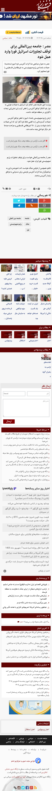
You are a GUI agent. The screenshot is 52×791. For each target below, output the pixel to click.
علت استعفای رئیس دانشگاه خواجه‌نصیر (34, 449)
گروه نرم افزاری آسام (19, 776)
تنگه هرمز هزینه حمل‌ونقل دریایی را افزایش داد (32, 471)
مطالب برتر (43, 327)
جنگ (27, 224)
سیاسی (4, 38)
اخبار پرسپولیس (43, 729)
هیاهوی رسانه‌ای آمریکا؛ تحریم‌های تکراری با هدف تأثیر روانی (24, 607)
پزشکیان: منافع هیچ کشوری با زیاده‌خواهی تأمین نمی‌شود (28, 479)
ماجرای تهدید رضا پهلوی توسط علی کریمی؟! (32, 457)
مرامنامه (33, 749)
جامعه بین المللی (15, 218)
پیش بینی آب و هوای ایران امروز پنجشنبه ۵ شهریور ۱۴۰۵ (28, 681)
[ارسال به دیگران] (6, 188)
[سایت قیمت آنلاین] (26, 32)
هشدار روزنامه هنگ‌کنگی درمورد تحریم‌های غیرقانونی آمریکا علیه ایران (27, 652)
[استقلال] (19, 334)
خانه (10, 38)
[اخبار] (45, 334)
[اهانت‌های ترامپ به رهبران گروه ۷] (46, 356)
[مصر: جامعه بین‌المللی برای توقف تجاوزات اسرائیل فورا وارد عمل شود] (19, 205)
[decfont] (34, 189)
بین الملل (42, 741)
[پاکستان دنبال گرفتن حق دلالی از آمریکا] (45, 298)
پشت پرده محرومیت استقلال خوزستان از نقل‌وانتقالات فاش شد (26, 434)
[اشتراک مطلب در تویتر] (19, 201)
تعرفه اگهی (27, 752)
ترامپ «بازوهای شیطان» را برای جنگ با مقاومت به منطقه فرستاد (26, 590)
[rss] (35, 788)
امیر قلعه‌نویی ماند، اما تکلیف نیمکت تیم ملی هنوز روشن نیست (25, 445)
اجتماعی (31, 741)
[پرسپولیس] (6, 334)
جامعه (27, 218)
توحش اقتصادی (42, 688)
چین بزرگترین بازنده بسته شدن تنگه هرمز (32, 602)
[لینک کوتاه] (3, 188)
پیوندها (13, 749)
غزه (28, 230)
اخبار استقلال (30, 729)
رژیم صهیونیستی (16, 224)
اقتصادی (11, 738)
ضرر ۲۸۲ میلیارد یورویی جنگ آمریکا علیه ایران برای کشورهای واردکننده (27, 638)
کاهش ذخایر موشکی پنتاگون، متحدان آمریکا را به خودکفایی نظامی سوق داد (27, 645)
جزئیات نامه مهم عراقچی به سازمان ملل (20, 308)
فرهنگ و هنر (20, 741)
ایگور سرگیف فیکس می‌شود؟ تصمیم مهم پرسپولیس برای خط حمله (25, 453)
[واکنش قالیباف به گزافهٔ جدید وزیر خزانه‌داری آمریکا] (45, 268)
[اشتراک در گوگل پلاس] (45, 201)
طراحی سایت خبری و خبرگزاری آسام (23, 761)
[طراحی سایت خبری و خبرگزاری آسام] (38, 761)
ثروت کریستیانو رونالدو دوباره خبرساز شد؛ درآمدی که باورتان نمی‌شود (27, 439)
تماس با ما (23, 749)
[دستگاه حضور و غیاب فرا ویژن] (30, 714)
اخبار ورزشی (33, 340)
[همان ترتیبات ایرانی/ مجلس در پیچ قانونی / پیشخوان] (19, 268)
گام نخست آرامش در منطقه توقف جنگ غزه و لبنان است (25, 141)
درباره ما (43, 749)
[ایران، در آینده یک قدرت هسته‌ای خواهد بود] (32, 298)
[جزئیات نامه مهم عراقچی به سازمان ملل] (19, 298)
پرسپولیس (8, 340)
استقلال (22, 340)
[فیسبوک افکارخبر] (27, 788)
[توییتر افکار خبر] (23, 788)
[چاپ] (9, 188)
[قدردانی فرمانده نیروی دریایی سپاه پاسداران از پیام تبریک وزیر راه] (6, 298)
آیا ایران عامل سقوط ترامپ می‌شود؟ (35, 621)
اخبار (49, 340)
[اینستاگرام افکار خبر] (19, 788)
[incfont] (39, 189)
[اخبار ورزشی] (32, 334)
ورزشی (21, 738)
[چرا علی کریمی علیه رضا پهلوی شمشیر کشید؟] (6, 268)
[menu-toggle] (3, 10)
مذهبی (9, 741)
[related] (5, 72)
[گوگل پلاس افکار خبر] (31, 788)
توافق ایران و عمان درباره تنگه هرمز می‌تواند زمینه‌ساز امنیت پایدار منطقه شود (27, 694)
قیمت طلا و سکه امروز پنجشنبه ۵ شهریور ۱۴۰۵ (31, 684)
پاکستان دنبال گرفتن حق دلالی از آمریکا (45, 308)
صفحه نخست (42, 738)
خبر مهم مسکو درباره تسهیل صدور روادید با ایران (31, 475)
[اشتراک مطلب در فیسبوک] (32, 201)
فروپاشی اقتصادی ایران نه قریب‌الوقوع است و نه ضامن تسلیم (25, 584)
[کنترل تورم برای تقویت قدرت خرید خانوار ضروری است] (32, 268)
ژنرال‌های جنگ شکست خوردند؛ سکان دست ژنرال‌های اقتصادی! (27, 597)
